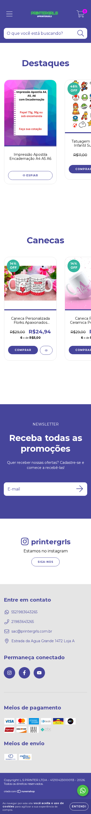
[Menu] (9, 14)
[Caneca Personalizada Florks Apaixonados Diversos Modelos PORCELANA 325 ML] (46, 350)
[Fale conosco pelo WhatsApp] (82, 790)
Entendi (79, 806)
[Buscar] (81, 33)
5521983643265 (24, 612)
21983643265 (22, 621)
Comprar (23, 350)
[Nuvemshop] (19, 792)
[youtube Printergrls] (39, 673)
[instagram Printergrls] (9, 673)
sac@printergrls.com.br (31, 631)
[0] (80, 15)
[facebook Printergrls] (24, 673)
